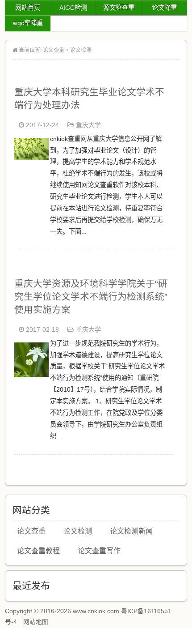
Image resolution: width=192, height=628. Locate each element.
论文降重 (164, 7)
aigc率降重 (28, 22)
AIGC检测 (73, 7)
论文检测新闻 (131, 531)
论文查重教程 (38, 551)
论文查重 (53, 50)
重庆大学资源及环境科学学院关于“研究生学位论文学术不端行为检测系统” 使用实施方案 (90, 296)
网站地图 (35, 622)
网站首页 (27, 7)
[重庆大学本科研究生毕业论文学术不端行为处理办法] (31, 158)
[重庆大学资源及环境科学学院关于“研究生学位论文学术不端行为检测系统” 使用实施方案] (31, 374)
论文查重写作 (99, 551)
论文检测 (81, 50)
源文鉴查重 (118, 7)
